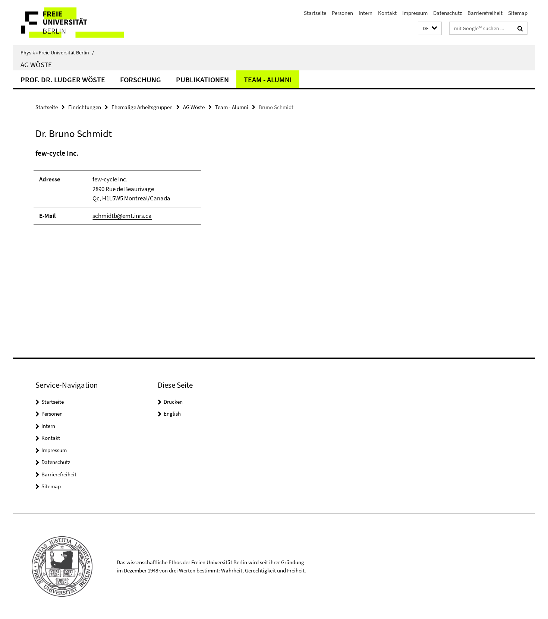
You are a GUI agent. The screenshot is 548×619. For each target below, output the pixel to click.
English (172, 413)
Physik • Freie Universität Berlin (57, 52)
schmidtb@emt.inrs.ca (122, 216)
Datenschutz (447, 12)
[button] (430, 28)
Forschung (140, 79)
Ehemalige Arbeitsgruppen (142, 107)
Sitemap (517, 12)
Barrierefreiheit (485, 12)
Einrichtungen (84, 107)
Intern (365, 12)
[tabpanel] (172, 189)
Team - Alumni (268, 79)
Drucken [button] (173, 401)
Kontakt (387, 12)
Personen (342, 12)
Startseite (315, 12)
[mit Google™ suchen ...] (520, 28)
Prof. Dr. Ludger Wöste (63, 79)
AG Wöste (36, 64)
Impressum (415, 12)
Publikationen (202, 79)
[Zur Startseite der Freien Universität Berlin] (75, 22)
